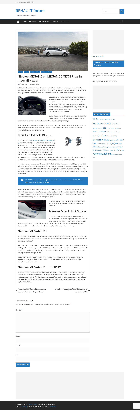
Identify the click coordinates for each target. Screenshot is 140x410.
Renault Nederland (35, 84)
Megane (20, 72)
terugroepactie (99, 150)
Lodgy (115, 135)
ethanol (94, 135)
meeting (96, 140)
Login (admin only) (98, 56)
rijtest (95, 146)
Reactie (19, 310)
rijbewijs (109, 143)
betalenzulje (98, 123)
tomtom (108, 150)
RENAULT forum (30, 10)
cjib (104, 127)
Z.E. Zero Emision (46, 72)
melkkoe (104, 139)
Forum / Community (29, 21)
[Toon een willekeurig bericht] (122, 21)
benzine (113, 119)
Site (17, 355)
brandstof (114, 124)
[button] (57, 21)
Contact (64, 21)
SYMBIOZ (121, 147)
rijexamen (117, 143)
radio (115, 140)
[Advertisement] (108, 42)
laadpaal (108, 135)
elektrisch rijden (116, 132)
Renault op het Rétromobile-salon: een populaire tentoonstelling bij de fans (32, 290)
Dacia (116, 128)
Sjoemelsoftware (102, 147)
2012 (95, 119)
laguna (112, 135)
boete (107, 123)
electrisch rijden (99, 131)
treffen (117, 150)
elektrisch (109, 132)
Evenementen (44, 21)
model (26, 72)
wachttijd (113, 154)
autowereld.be (106, 119)
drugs (119, 128)
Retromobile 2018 (100, 143)
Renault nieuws (35, 72)
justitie (102, 135)
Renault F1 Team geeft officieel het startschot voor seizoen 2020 (71, 290)
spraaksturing (110, 147)
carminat (95, 128)
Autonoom (100, 119)
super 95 (116, 147)
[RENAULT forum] (18, 21)
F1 (97, 135)
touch (112, 150)
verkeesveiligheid (102, 153)
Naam (18, 336)
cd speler (100, 128)
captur (118, 124)
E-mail (18, 345)
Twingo (122, 150)
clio (107, 128)
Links (54, 21)
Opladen (112, 140)
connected (111, 128)
